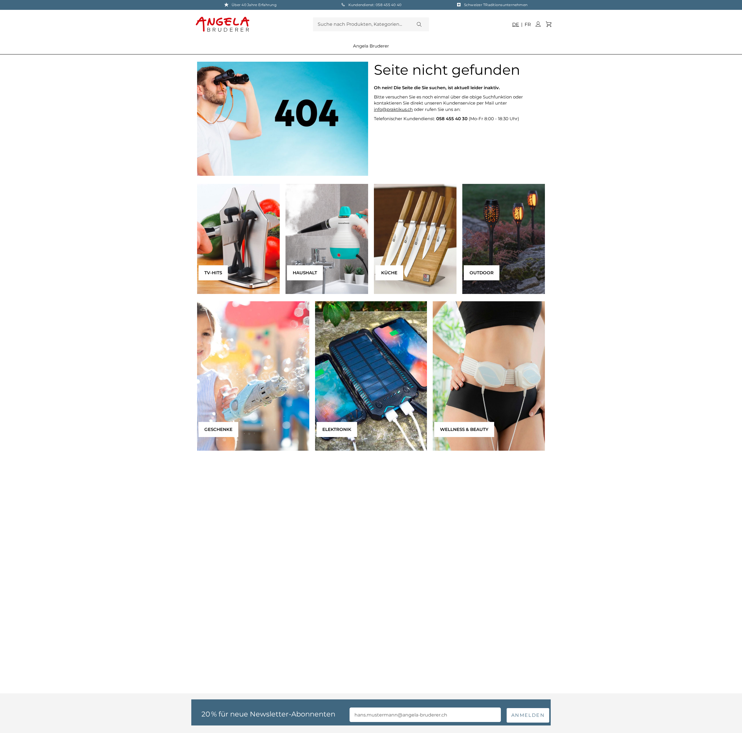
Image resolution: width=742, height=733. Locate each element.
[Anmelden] (537, 24)
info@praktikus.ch (393, 109)
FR (527, 24)
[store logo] (252, 24)
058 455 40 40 (388, 5)
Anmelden (528, 715)
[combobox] (371, 24)
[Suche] (419, 24)
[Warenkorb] (548, 24)
